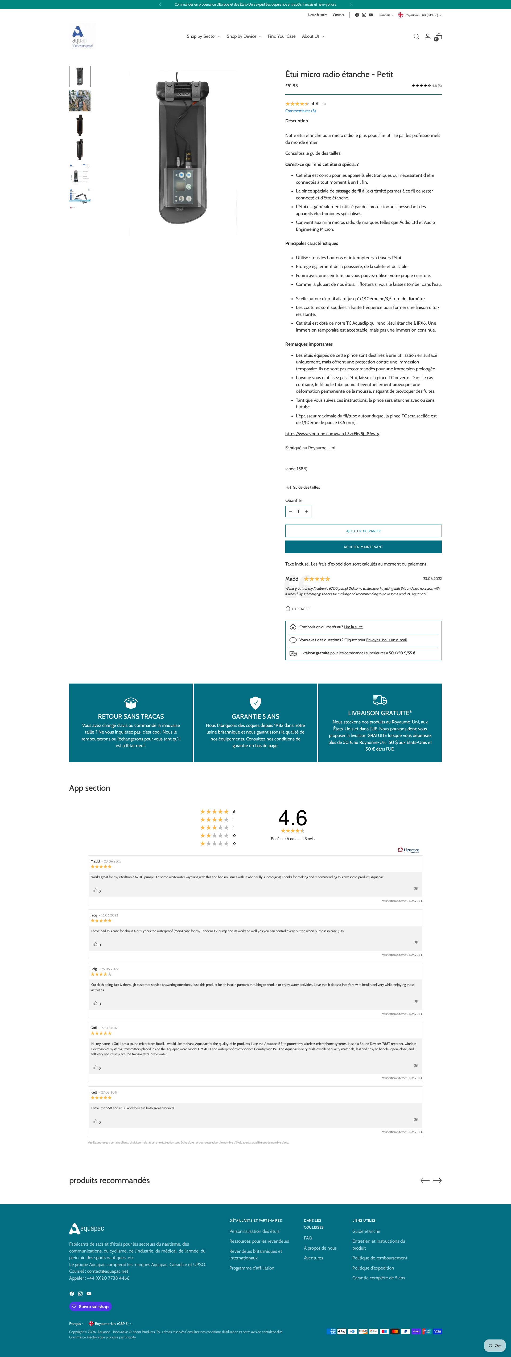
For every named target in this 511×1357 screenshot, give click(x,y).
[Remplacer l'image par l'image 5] (79, 174)
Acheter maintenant (363, 547)
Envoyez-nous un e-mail (386, 639)
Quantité (294, 500)
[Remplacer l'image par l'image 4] (79, 149)
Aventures (313, 1257)
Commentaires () (300, 110)
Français (384, 15)
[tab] (296, 121)
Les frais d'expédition (331, 564)
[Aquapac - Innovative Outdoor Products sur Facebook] (357, 14)
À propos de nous (320, 1248)
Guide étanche (366, 1231)
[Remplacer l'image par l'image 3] (79, 125)
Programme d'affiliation (251, 1268)
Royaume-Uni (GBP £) (421, 15)
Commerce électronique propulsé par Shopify (102, 1337)
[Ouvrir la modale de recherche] (416, 36)
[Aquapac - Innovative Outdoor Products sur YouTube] (371, 14)
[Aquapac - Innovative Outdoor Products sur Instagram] (364, 14)
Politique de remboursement (379, 1257)
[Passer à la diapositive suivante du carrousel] (437, 1180)
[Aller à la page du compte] (427, 36)
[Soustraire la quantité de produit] (290, 511)
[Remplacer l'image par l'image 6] (79, 198)
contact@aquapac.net (107, 1271)
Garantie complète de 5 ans (378, 1277)
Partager (301, 609)
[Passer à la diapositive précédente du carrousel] (425, 1180)
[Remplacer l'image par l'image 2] (79, 100)
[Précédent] (160, 4)
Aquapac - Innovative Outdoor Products (126, 1332)
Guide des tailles (306, 487)
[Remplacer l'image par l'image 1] (79, 76)
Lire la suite (353, 626)
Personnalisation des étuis (254, 1231)
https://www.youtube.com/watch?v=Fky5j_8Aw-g (332, 433)
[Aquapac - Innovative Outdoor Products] (82, 36)
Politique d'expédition (373, 1268)
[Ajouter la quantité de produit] (306, 511)
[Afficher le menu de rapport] (416, 889)
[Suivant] (351, 4)
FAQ (308, 1238)
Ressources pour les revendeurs (259, 1241)
